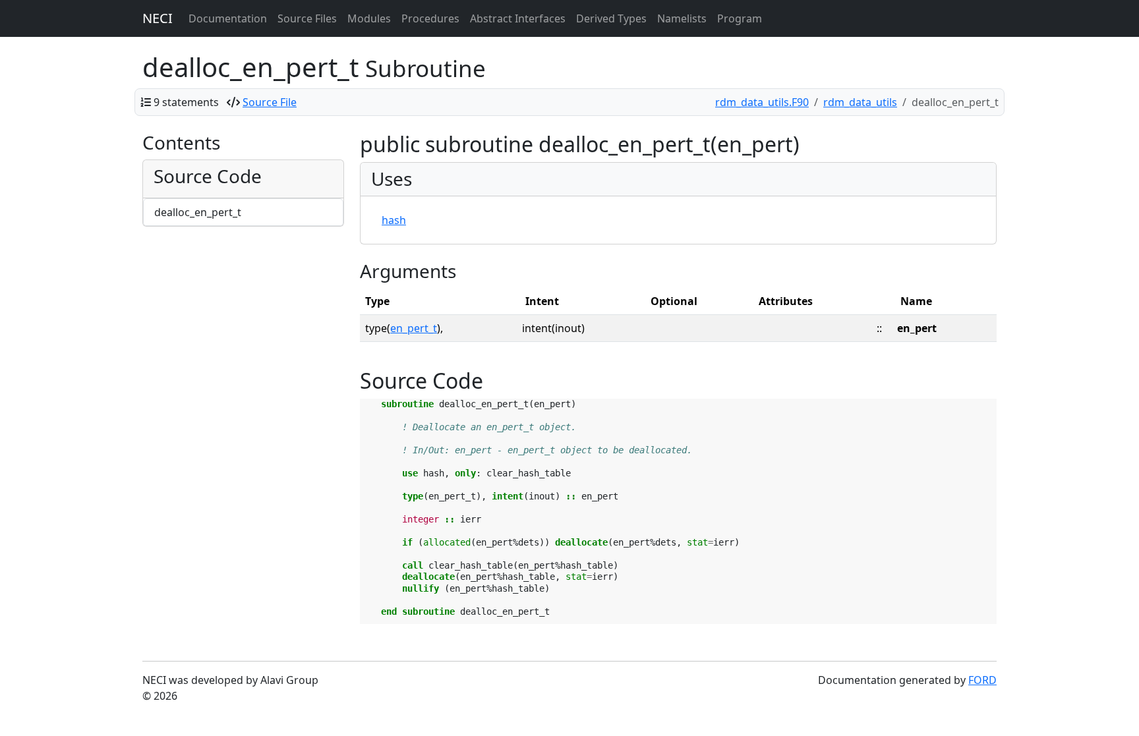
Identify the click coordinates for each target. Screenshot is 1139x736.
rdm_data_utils (860, 102)
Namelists (682, 18)
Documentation (228, 18)
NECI (157, 18)
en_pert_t (413, 328)
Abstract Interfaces (518, 18)
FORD (982, 680)
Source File (270, 102)
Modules (369, 18)
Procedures (430, 18)
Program (739, 18)
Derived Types (611, 18)
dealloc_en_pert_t (197, 212)
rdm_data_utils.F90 (762, 102)
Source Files (307, 18)
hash (394, 220)
